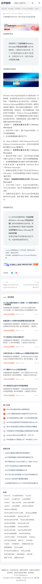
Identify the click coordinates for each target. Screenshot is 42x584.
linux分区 (28, 495)
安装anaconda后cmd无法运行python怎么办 (11, 286)
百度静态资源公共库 (27, 544)
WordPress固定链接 (9, 516)
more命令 (7, 502)
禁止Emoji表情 (18, 547)
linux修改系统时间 (18, 495)
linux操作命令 (16, 499)
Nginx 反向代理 (16, 502)
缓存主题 (29, 554)
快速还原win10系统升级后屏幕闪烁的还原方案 (18, 321)
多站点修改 (29, 540)
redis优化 (6, 506)
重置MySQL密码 (19, 557)
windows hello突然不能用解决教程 (16, 479)
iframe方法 (7, 495)
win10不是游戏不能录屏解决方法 (16, 470)
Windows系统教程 (27, 8)
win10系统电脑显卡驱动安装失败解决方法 (19, 457)
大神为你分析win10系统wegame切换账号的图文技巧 (20, 353)
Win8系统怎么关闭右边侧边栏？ (14, 337)
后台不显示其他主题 (10, 540)
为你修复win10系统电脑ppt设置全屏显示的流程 (21, 431)
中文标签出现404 (22, 537)
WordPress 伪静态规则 (10, 509)
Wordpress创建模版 (31, 513)
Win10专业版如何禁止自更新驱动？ (17, 409)
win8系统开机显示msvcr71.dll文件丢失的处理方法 (21, 483)
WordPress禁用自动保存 (25, 530)
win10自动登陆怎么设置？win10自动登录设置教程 (22, 418)
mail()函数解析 (26, 499)
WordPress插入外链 (23, 523)
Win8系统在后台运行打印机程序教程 (15, 386)
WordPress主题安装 (27, 506)
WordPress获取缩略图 (10, 533)
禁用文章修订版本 (9, 554)
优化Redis (32, 537)
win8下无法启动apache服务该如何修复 (18, 466)
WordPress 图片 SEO (24, 516)
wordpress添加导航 (23, 526)
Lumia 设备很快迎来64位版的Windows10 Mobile (21, 414)
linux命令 (7, 499)
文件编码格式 (15, 544)
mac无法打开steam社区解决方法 (31, 286)
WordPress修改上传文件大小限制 (13, 513)
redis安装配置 (16, 506)
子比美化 (6, 544)
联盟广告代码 (8, 557)
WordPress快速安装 (9, 523)
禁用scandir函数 (25, 550)
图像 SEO (21, 540)
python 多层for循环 (28, 502)
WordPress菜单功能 (24, 533)
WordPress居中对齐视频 (11, 519)
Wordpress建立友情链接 (27, 519)
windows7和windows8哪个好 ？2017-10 (19, 435)
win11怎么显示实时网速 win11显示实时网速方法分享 (23, 474)
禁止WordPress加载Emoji (11, 550)
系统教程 (18, 8)
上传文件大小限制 (9, 537)
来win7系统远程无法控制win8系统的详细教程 (20, 426)
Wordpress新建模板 (9, 526)
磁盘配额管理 (8, 547)
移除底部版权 (21, 554)
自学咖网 (6, 3)
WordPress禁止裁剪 (9, 530)
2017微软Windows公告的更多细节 (15, 369)
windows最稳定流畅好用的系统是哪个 (17, 453)
